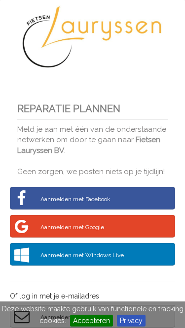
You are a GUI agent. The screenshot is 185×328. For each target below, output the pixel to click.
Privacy (131, 321)
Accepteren (91, 321)
